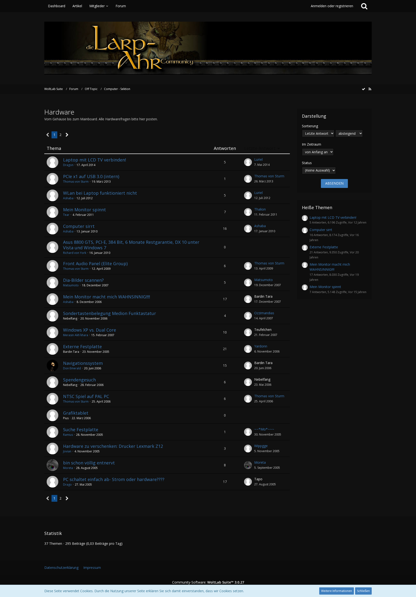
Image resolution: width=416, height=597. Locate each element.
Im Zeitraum (311, 144)
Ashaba (68, 198)
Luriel (258, 159)
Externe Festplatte (82, 346)
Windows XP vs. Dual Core (89, 330)
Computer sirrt (79, 226)
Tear (66, 215)
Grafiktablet (75, 413)
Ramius (68, 435)
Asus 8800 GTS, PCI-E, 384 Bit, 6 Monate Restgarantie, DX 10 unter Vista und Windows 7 (131, 245)
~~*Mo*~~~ (264, 429)
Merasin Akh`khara (75, 335)
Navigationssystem (83, 363)
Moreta (68, 468)
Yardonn (260, 346)
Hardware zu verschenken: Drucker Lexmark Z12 (113, 446)
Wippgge (261, 445)
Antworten (225, 148)
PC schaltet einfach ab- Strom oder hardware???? (113, 479)
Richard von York (74, 253)
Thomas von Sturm (76, 182)
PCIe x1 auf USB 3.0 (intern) (91, 176)
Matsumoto (71, 285)
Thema (54, 148)
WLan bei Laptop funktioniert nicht (100, 193)
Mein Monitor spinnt (84, 209)
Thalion (260, 209)
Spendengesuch (79, 380)
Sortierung (310, 126)
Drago (67, 484)
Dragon (68, 165)
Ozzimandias (264, 313)
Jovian (67, 451)
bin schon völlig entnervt (89, 463)
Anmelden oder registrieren (332, 6)
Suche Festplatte (80, 429)
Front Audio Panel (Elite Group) (95, 263)
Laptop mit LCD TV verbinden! (94, 160)
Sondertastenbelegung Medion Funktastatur (109, 313)
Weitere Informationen (336, 591)
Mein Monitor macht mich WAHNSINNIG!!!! (106, 297)
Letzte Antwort (260, 148)
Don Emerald (72, 368)
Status (307, 162)
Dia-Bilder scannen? (83, 280)
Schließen (363, 591)
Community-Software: (208, 582)
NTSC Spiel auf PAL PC (86, 396)
